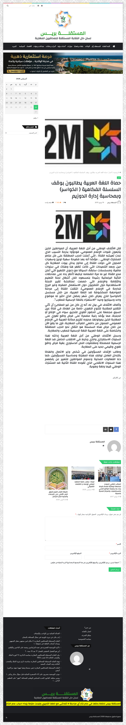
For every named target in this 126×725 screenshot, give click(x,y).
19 (25, 103)
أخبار (110, 172)
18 (31, 103)
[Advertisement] (83, 94)
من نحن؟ (87, 628)
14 (16, 98)
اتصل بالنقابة (86, 631)
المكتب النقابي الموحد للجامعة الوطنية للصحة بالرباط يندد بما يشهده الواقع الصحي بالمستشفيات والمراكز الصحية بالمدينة (110, 489)
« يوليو (36, 118)
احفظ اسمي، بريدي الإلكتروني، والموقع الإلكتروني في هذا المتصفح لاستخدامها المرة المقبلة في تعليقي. (84, 562)
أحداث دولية (62, 46)
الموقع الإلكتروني (75, 553)
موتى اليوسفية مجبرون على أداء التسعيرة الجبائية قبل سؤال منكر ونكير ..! (33, 674)
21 (16, 103)
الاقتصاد (29, 46)
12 (25, 98)
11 (31, 98)
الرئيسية (116, 172)
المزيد (14, 46)
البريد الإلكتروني (115, 553)
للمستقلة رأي (96, 46)
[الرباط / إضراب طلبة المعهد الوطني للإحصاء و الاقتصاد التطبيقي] (82, 473)
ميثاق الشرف (86, 635)
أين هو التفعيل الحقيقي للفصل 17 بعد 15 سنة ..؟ (42, 651)
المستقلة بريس (112, 202)
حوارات (69, 46)
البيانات (87, 46)
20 (20, 103)
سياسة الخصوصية (84, 639)
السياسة (22, 46)
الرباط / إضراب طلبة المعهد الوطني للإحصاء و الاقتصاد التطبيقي (84, 484)
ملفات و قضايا (78, 46)
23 (7, 103)
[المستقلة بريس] (63, 19)
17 (36, 103)
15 (11, 98)
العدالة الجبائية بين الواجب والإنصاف (47, 633)
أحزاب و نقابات (51, 46)
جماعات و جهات (38, 46)
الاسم (118, 544)
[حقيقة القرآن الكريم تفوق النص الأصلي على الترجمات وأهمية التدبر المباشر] (56, 478)
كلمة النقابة (106, 46)
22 (11, 103)
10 (36, 98)
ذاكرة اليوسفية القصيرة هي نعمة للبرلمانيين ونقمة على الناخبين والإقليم (34, 647)
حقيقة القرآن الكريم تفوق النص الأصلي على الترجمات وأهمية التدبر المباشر (58, 494)
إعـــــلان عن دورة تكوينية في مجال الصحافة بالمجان (41, 637)
